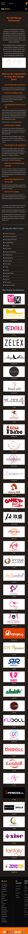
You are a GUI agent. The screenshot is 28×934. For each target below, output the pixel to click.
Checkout (18, 893)
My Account (18, 886)
